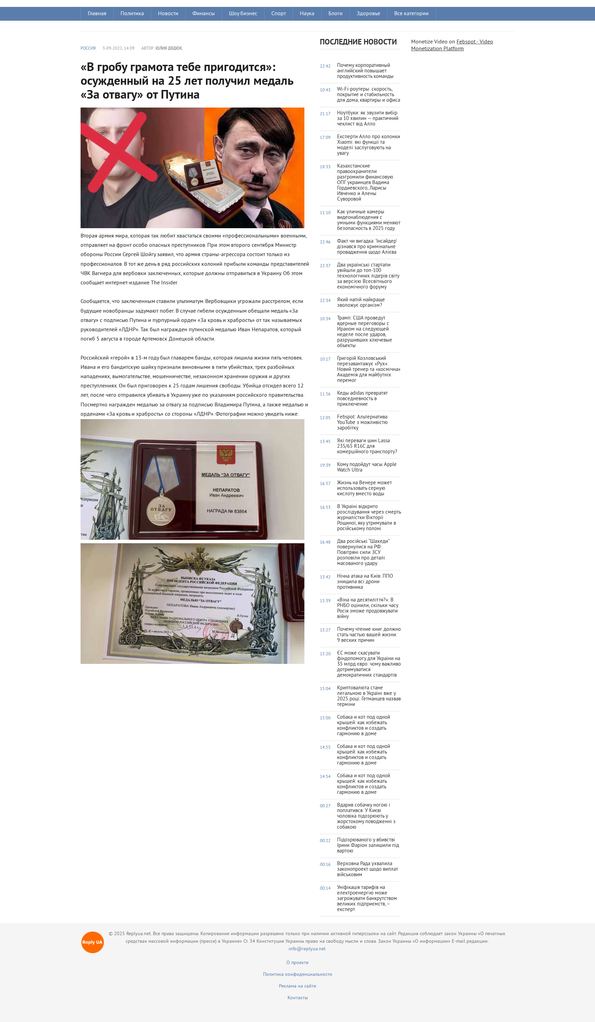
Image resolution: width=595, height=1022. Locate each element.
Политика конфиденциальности (297, 975)
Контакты (298, 998)
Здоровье (368, 13)
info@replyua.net (307, 949)
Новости (168, 13)
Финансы (203, 13)
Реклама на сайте (297, 986)
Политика (132, 13)
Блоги (335, 13)
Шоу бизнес (243, 13)
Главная (97, 13)
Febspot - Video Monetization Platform (452, 45)
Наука (307, 13)
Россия (88, 48)
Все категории (411, 13)
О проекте (297, 963)
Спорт (278, 13)
